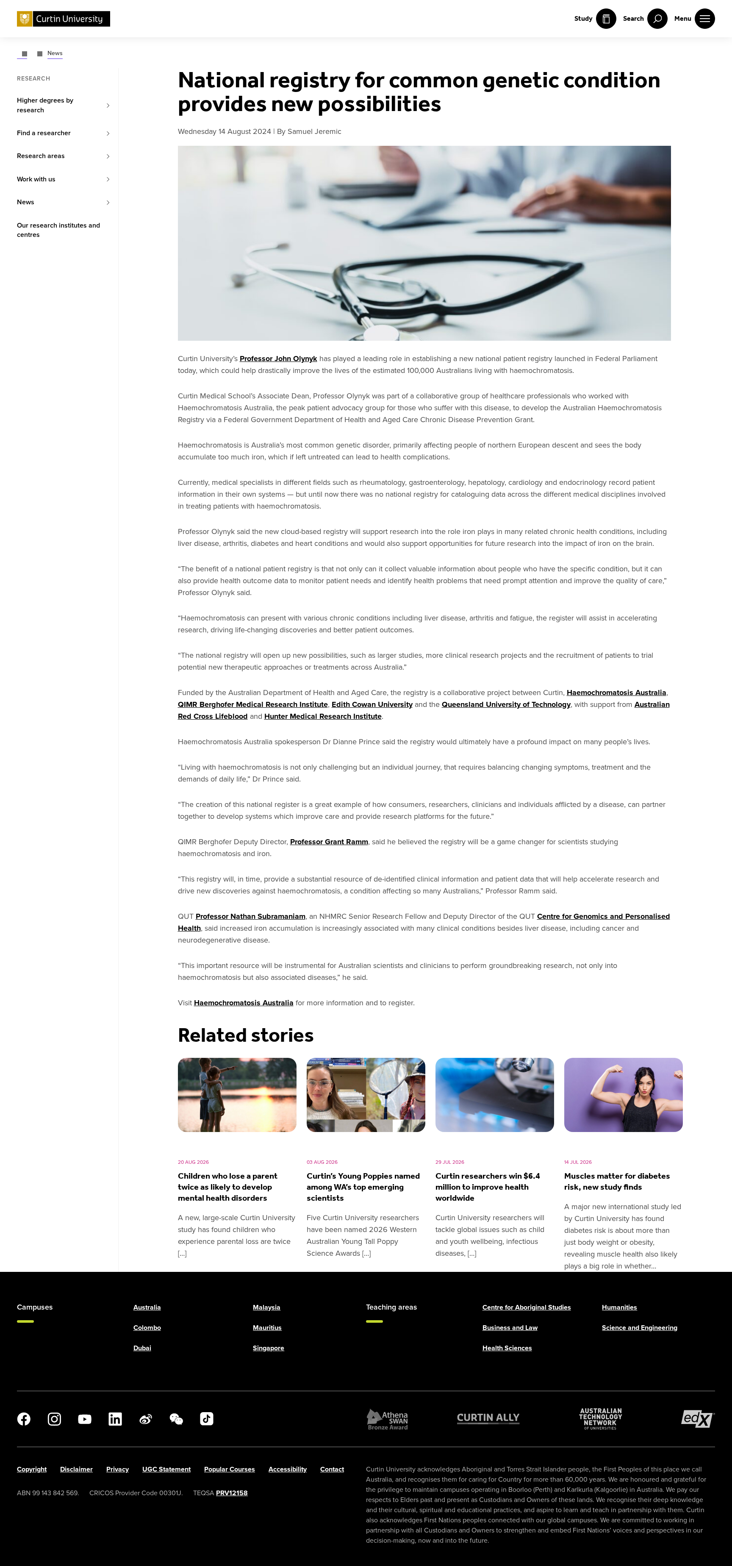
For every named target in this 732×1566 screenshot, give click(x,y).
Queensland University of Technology (506, 704)
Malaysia (266, 1307)
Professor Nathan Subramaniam (250, 916)
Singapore (268, 1348)
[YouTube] (85, 1419)
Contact (332, 1469)
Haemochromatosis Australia (616, 692)
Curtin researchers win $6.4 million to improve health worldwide (487, 1187)
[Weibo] (145, 1419)
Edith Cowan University (372, 704)
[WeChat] (176, 1419)
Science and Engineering (639, 1327)
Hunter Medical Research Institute (323, 716)
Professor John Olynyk (278, 358)
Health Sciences (507, 1348)
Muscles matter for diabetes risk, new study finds (617, 1181)
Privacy (117, 1469)
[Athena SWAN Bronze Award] (387, 1419)
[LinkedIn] (115, 1419)
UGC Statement (166, 1469)
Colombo (147, 1327)
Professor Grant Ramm (329, 841)
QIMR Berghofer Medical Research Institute (253, 704)
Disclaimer (76, 1469)
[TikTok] (207, 1419)
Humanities (619, 1307)
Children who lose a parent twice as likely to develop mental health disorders (227, 1187)
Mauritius (267, 1327)
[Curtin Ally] (488, 1419)
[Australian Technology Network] (600, 1419)
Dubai (142, 1348)
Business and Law (510, 1327)
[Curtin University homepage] (63, 19)
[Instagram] (54, 1419)
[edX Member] (698, 1419)
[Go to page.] (22, 53)
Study (583, 18)
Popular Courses (229, 1469)
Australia (147, 1307)
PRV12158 (232, 1493)
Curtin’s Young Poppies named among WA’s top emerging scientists (363, 1187)
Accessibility (288, 1469)
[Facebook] (23, 1419)
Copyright (32, 1469)
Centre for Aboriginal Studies (526, 1307)
